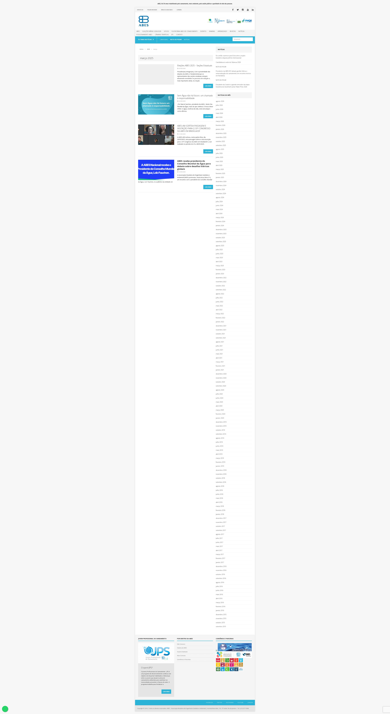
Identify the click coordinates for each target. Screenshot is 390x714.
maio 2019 (219, 450)
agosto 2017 (220, 534)
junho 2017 (219, 542)
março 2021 (220, 362)
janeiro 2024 (220, 225)
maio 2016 (219, 594)
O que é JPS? (147, 667)
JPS (172, 35)
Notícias (241, 31)
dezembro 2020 (221, 374)
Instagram (229, 702)
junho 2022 (219, 302)
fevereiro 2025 (220, 173)
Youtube (240, 702)
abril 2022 (219, 310)
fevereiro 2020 (220, 414)
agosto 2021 (220, 342)
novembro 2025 (221, 137)
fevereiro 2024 (220, 221)
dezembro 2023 (221, 229)
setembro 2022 (221, 290)
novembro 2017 (221, 522)
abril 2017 (219, 550)
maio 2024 (219, 209)
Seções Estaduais (182, 652)
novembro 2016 (221, 570)
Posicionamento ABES (144, 35)
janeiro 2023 (220, 274)
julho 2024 (219, 201)
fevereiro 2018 (220, 510)
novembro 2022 (221, 282)
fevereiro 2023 (220, 270)
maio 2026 (219, 113)
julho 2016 (219, 586)
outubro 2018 (220, 478)
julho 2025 (219, 153)
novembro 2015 (221, 618)
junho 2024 (219, 205)
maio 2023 (219, 258)
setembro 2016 (221, 578)
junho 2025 (219, 157)
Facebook (209, 702)
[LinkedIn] (252, 9)
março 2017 (220, 554)
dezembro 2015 (221, 614)
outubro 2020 (220, 382)
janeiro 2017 (220, 562)
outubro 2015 (220, 623)
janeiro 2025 (220, 177)
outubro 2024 (220, 189)
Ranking (212, 31)
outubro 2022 (220, 286)
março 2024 (220, 217)
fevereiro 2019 (220, 462)
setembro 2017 (221, 530)
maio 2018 (219, 498)
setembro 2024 (221, 193)
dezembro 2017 (221, 518)
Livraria (179, 9)
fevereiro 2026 (220, 125)
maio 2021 (219, 354)
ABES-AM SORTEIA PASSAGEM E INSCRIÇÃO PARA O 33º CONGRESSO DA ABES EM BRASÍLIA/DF (193, 128)
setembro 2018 (221, 482)
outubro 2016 (220, 574)
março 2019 (220, 458)
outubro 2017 (220, 526)
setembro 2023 (221, 241)
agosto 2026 (220, 101)
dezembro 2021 (221, 326)
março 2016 (220, 602)
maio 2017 (219, 546)
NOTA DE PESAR (221, 67)
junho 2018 (219, 494)
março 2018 (220, 506)
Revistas (233, 31)
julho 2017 (219, 538)
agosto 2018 (220, 486)
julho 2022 (219, 298)
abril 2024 (219, 213)
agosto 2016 (220, 582)
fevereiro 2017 (220, 558)
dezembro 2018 (221, 470)
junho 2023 (219, 254)
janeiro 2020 (220, 418)
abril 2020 (219, 406)
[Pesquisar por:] (243, 39)
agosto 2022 (220, 294)
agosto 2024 (220, 197)
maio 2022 (219, 306)
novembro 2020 (221, 378)
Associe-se (140, 9)
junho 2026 (219, 109)
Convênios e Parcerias (184, 659)
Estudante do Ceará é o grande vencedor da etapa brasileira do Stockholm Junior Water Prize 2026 (232, 86)
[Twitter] (238, 9)
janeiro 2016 (220, 610)
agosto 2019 (220, 438)
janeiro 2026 (220, 129)
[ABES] (154, 21)
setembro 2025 (221, 145)
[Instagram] (242, 9)
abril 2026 (219, 117)
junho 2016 (219, 590)
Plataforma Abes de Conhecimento (185, 31)
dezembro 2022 (221, 278)
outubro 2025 (220, 141)
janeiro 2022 (220, 322)
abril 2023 (219, 262)
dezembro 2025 (221, 133)
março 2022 (220, 314)
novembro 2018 (221, 474)
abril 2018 (219, 502)
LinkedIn (250, 702)
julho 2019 (219, 442)
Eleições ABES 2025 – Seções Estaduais (194, 65)
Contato (179, 35)
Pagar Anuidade (152, 9)
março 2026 (220, 121)
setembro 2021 (221, 338)
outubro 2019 (220, 430)
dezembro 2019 (221, 422)
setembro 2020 (221, 386)
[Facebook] (233, 9)
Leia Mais (208, 86)
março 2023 (220, 266)
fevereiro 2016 (220, 606)
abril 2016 (219, 598)
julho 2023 (219, 250)
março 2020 (220, 410)
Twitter (219, 702)
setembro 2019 (221, 434)
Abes (138, 31)
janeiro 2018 (220, 514)
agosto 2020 (220, 390)
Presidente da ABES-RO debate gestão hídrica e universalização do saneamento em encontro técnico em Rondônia (233, 73)
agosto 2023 (220, 246)
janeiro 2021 (220, 370)
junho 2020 (219, 398)
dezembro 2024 (221, 181)
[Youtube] (247, 9)
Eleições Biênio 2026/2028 (151, 31)
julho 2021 (219, 346)
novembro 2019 (221, 426)
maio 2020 (219, 402)
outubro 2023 (220, 238)
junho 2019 (219, 446)
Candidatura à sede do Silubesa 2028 (228, 62)
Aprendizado (222, 31)
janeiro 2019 (220, 466)
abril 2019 (219, 454)
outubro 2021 (220, 334)
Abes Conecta (181, 655)
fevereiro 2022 (220, 318)
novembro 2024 (221, 185)
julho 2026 (219, 105)
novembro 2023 (221, 234)
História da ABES (182, 648)
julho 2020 (219, 394)
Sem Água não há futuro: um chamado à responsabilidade (195, 97)
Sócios (166, 31)
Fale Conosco (181, 644)
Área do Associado (167, 9)
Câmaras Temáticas (162, 35)
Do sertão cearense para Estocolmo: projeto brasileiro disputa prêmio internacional (230, 57)
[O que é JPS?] (156, 662)
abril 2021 (219, 358)
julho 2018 (219, 490)
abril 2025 (219, 165)
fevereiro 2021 (220, 366)
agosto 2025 (220, 149)
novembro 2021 (221, 330)
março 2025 (220, 169)
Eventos (203, 31)
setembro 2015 (221, 626)
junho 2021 (219, 350)
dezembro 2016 (221, 566)
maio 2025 (219, 161)
